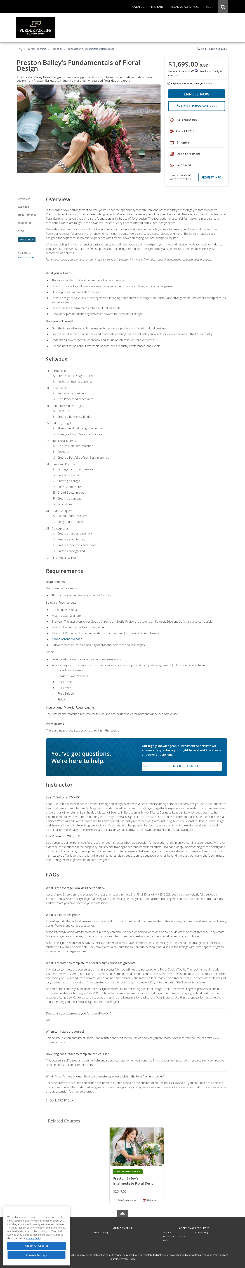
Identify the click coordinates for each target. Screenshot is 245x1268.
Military (167, 1232)
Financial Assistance (174, 1236)
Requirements (27, 214)
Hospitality (56, 48)
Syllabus (23, 206)
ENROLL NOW (197, 94)
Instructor (24, 222)
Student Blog (201, 1232)
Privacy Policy (128, 1258)
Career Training (99, 1232)
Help (165, 1240)
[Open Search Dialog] (223, 6)
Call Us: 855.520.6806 (212, 49)
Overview (24, 199)
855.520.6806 (26, 257)
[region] (36, 1236)
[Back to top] (122, 1227)
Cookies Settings (36, 1255)
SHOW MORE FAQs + (59, 1100)
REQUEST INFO (211, 177)
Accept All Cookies (36, 1246)
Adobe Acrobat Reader (67, 639)
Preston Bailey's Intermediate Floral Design (134, 1180)
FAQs (21, 230)
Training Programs (36, 48)
